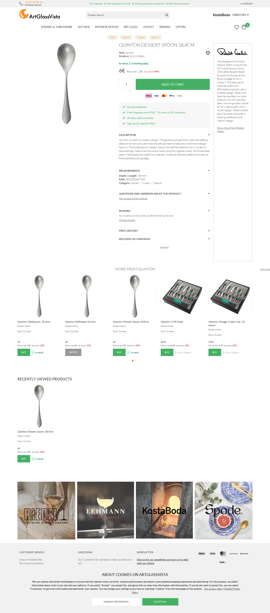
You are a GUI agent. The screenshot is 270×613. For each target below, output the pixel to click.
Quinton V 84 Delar (172, 321)
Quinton (129, 52)
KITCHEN (84, 27)
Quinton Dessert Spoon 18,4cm (131, 321)
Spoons (158, 183)
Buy (23, 352)
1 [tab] (133, 363)
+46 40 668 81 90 (33, 2)
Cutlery (146, 183)
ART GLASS (131, 27)
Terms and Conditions (31, 563)
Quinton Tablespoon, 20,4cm (33, 321)
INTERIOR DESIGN (106, 27)
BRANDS (164, 27)
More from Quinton (135, 269)
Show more (265, 269)
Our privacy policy (213, 588)
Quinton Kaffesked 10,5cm (80, 321)
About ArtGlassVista (30, 559)
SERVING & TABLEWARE (56, 27)
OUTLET (148, 27)
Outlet (164, 247)
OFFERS (181, 27)
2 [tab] (136, 363)
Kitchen (135, 183)
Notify (73, 352)
